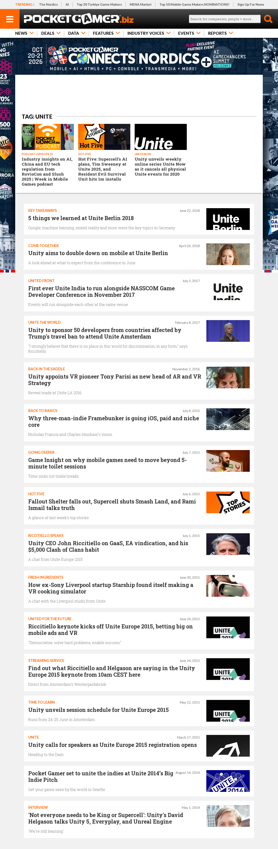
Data (73, 33)
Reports (217, 33)
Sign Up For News (250, 4)
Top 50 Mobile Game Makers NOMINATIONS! (194, 4)
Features (103, 33)
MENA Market (141, 4)
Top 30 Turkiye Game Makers (99, 4)
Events (186, 33)
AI (67, 4)
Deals (47, 33)
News (21, 33)
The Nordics (48, 4)
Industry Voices (145, 33)
